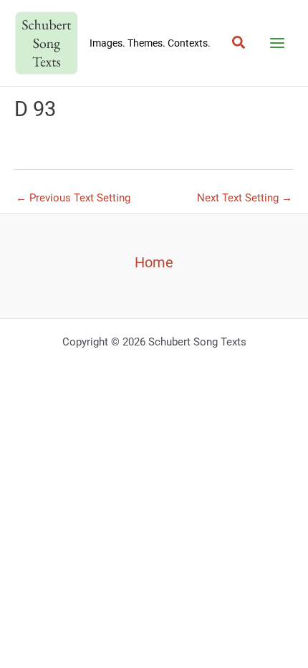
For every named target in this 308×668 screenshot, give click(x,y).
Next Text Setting (244, 197)
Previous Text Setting (73, 197)
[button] (239, 43)
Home (154, 262)
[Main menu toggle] (277, 43)
